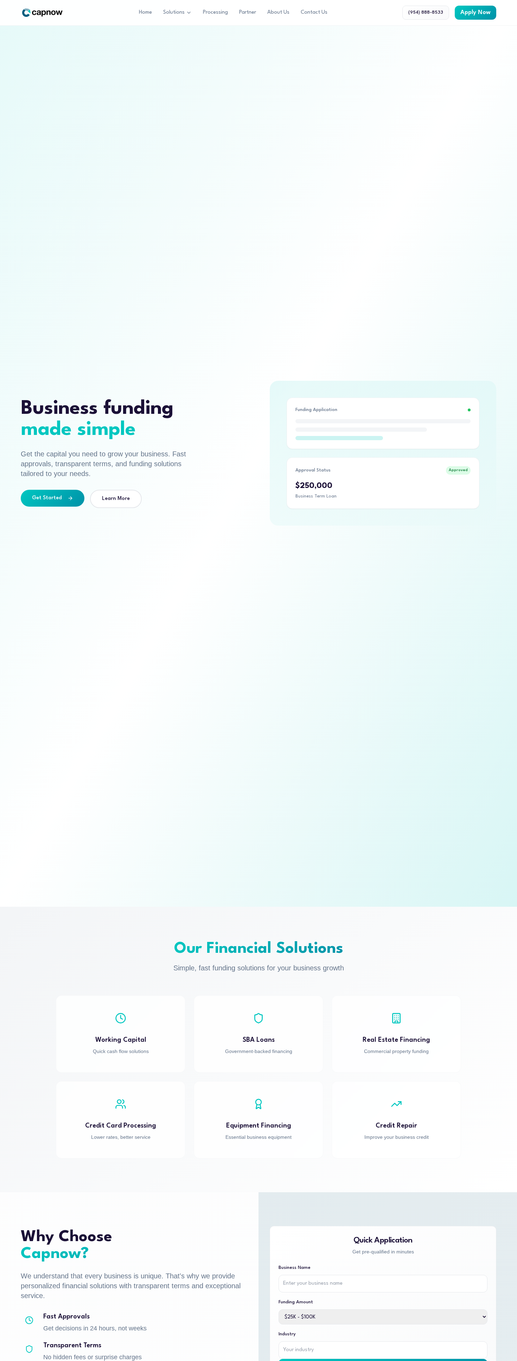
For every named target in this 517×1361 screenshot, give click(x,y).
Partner (247, 12)
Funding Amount (296, 1302)
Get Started (47, 498)
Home (145, 12)
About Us (278, 12)
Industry (287, 1334)
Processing (215, 12)
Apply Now (475, 12)
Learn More (116, 498)
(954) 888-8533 (425, 12)
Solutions (174, 12)
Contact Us (314, 12)
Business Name (295, 1267)
